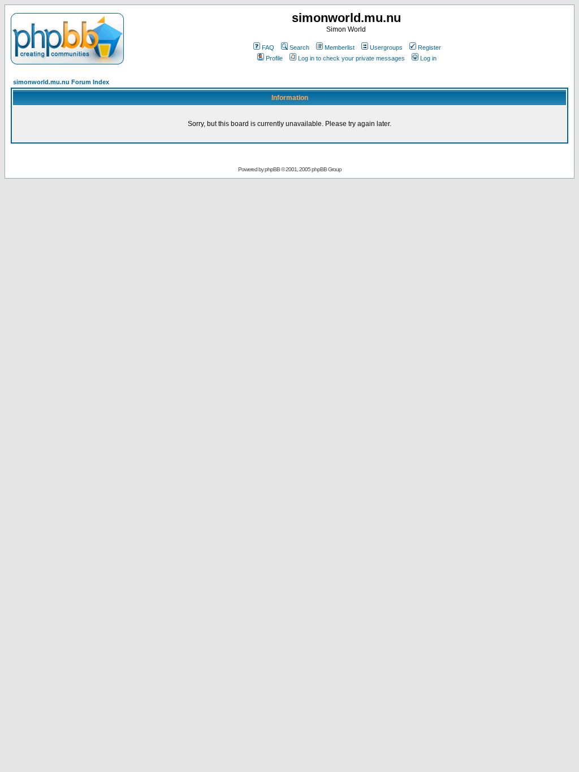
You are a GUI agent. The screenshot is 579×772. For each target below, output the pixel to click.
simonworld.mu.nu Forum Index (61, 82)
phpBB (272, 169)
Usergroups (386, 47)
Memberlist (340, 47)
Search (299, 47)
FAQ (268, 47)
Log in (428, 58)
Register (429, 47)
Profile (274, 58)
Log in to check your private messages (351, 58)
